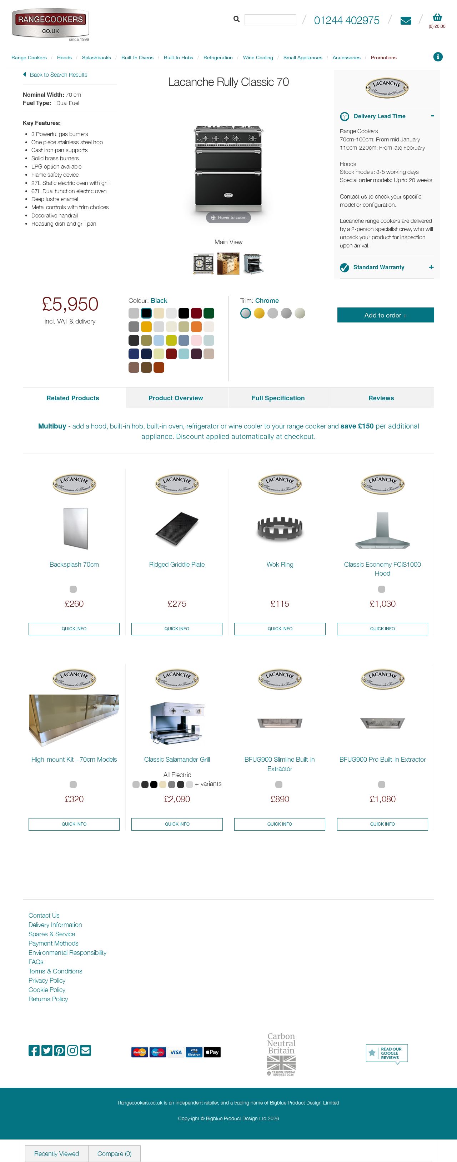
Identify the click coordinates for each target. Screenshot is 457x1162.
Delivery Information (55, 924)
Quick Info (74, 628)
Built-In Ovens (137, 57)
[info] (438, 58)
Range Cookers (29, 57)
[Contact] (406, 20)
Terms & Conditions (55, 971)
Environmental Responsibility (67, 952)
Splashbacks (96, 57)
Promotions (384, 57)
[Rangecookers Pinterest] (60, 1053)
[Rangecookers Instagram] (73, 1053)
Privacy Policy (47, 980)
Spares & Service (52, 934)
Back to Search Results (58, 74)
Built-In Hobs (178, 57)
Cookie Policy (47, 989)
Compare (114, 1153)
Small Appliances (302, 57)
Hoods (64, 57)
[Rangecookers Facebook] (35, 1053)
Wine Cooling (258, 57)
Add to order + (386, 315)
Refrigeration (218, 57)
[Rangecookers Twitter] (47, 1053)
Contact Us (44, 915)
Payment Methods (54, 943)
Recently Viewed (56, 1153)
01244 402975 (347, 20)
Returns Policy (48, 999)
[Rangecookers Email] (85, 1053)
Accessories (347, 57)
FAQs (36, 962)
